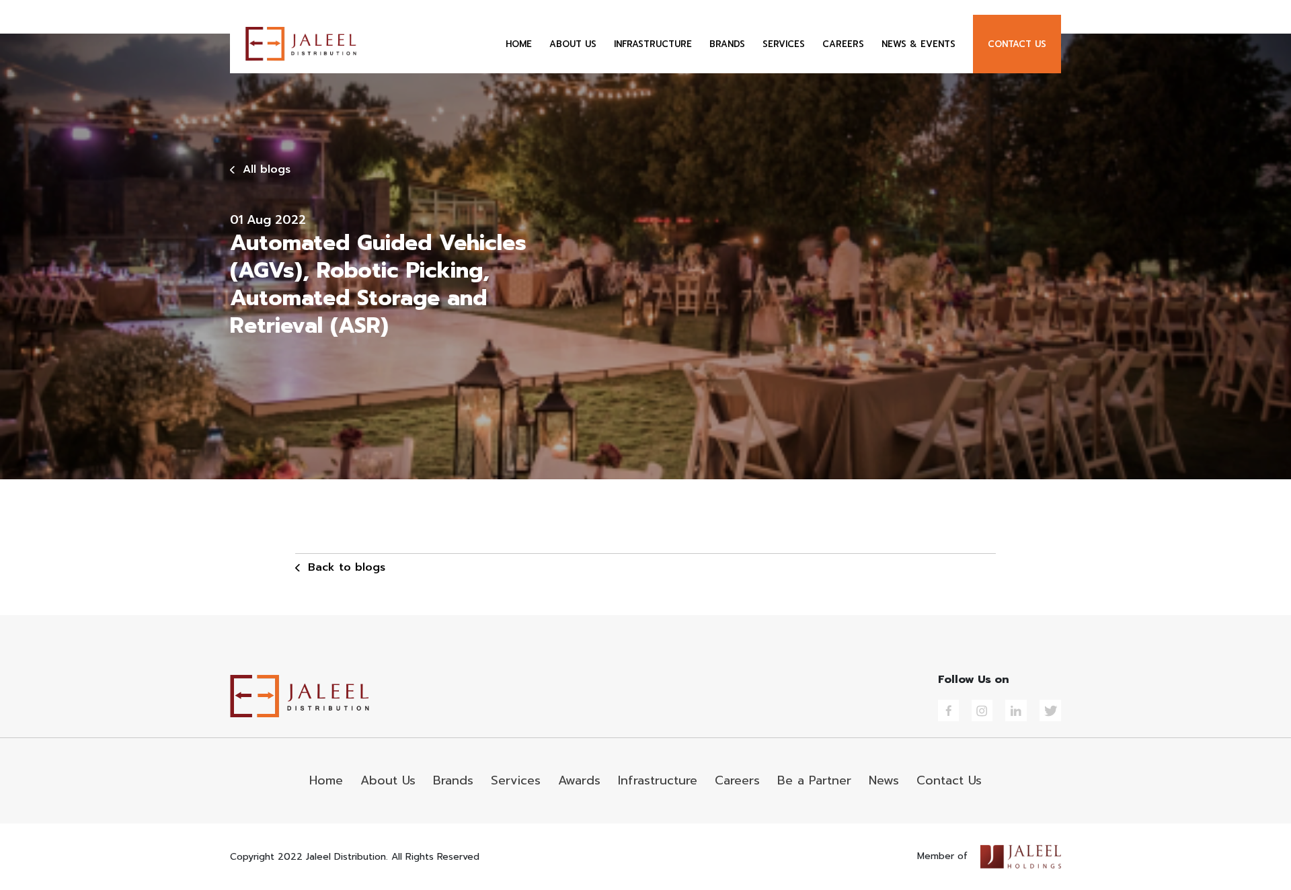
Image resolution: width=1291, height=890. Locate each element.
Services (516, 780)
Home (326, 780)
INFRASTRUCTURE (653, 44)
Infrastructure (657, 780)
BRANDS (727, 44)
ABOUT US (572, 44)
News (884, 780)
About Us (388, 780)
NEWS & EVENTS (918, 44)
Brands (453, 780)
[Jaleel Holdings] (1020, 856)
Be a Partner (814, 780)
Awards (579, 780)
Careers (737, 780)
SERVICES (783, 44)
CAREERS (843, 44)
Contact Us (949, 780)
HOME (519, 44)
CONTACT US (1017, 44)
